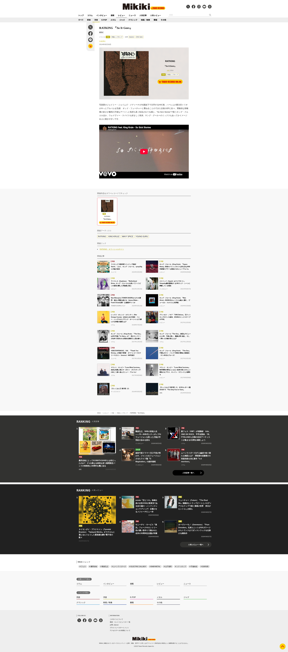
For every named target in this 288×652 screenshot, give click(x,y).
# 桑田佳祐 (93, 566)
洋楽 (96, 19)
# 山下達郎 (168, 566)
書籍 (155, 19)
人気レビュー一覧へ (195, 544)
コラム (90, 15)
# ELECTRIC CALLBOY (137, 566)
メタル (113, 19)
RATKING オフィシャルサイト (112, 249)
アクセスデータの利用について (120, 630)
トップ (81, 15)
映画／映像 (145, 19)
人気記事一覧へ (188, 473)
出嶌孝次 (102, 41)
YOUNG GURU (142, 236)
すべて (80, 19)
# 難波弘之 (104, 566)
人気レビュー (155, 15)
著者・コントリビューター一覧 (120, 622)
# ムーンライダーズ (119, 566)
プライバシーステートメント (119, 627)
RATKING (102, 236)
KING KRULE (113, 236)
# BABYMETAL (155, 566)
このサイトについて (116, 619)
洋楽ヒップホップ (116, 37)
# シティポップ (180, 566)
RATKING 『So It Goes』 (138, 413)
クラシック (132, 19)
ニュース (132, 15)
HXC (168, 70)
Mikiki (99, 413)
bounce (131, 37)
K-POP (104, 19)
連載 (112, 15)
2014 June (139, 37)
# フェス (83, 566)
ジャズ (122, 19)
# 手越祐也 (193, 566)
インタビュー (101, 15)
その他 (163, 19)
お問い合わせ (114, 625)
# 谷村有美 (204, 566)
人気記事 (143, 15)
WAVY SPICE (127, 236)
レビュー (121, 15)
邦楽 (89, 19)
